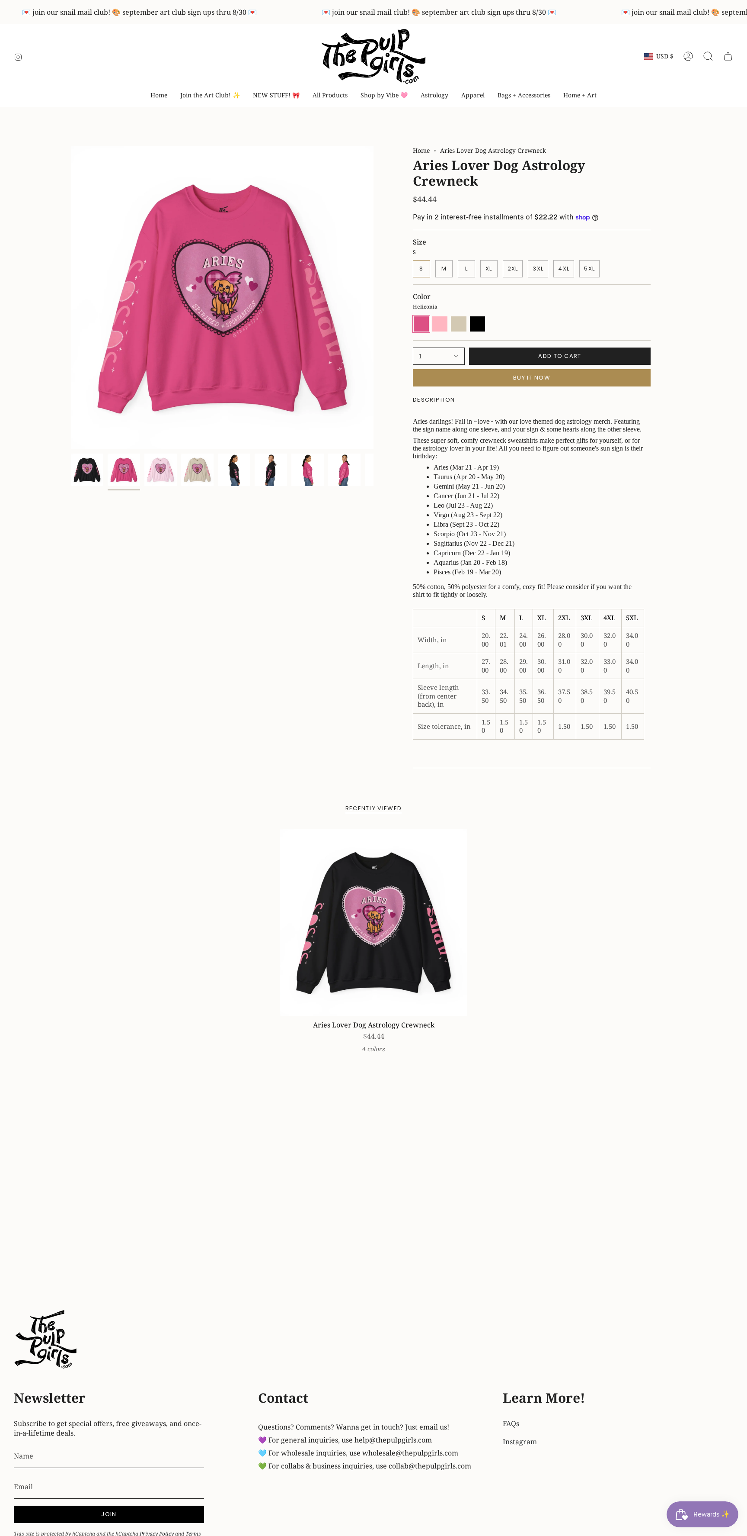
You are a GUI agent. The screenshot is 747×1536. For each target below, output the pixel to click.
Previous (71, 297)
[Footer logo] (46, 1340)
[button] (384, 95)
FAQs (511, 1423)
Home (421, 150)
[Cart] (728, 56)
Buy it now (531, 378)
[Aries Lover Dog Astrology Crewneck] (373, 922)
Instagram (520, 1441)
